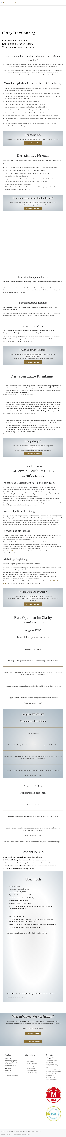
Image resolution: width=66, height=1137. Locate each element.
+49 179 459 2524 (8, 1063)
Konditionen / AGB (31, 1068)
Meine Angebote (30, 1061)
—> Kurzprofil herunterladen (11, 1075)
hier (25, 998)
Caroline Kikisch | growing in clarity (16, 1131)
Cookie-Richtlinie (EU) (32, 1072)
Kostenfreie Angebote (31, 1066)
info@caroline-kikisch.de (10, 1065)
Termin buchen (30, 1059)
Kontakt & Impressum (32, 1063)
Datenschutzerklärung (32, 1070)
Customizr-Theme (25, 1134)
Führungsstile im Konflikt (51, 1060)
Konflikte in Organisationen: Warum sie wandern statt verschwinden (52, 1079)
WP (10, 1134)
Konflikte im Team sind (17, 551)
